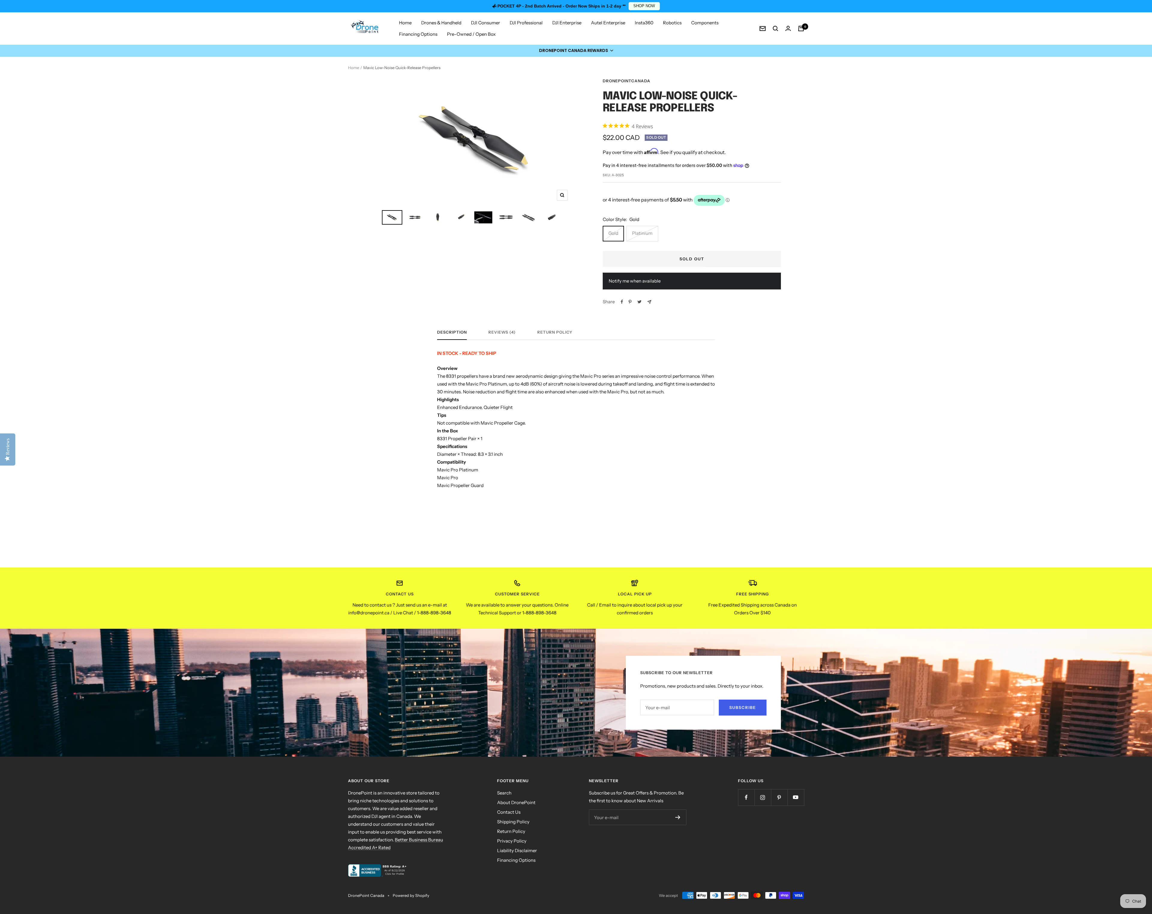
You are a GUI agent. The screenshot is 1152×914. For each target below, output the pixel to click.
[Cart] (801, 28)
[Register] (677, 817)
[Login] (788, 28)
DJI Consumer (485, 23)
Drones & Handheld (441, 23)
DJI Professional (526, 23)
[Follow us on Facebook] (746, 797)
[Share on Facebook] (622, 302)
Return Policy (554, 332)
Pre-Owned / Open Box (471, 34)
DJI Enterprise (566, 23)
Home (405, 23)
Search (504, 793)
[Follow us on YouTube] (796, 797)
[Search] (775, 28)
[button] (576, 51)
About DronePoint (516, 802)
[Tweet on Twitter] (639, 302)
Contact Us (508, 812)
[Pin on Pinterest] (630, 302)
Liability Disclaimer (517, 850)
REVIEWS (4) (502, 332)
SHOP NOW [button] (644, 6)
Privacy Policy (511, 841)
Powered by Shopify (411, 895)
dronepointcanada (626, 80)
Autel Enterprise (608, 23)
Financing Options (418, 34)
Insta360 (644, 23)
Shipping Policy (513, 822)
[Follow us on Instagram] (762, 797)
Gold (613, 233)
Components (704, 23)
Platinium (642, 233)
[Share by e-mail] (649, 302)
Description (452, 332)
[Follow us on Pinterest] (779, 797)
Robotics (672, 23)
